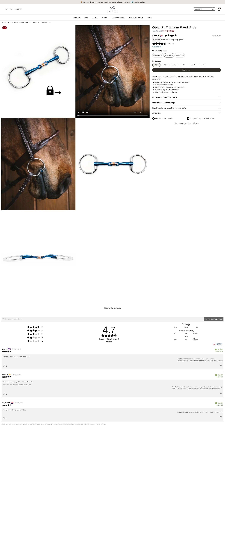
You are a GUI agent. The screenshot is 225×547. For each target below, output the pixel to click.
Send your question (214, 319)
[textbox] (103, 319)
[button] (40, 9)
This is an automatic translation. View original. (16, 384)
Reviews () (157, 47)
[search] (205, 9)
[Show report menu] (221, 365)
